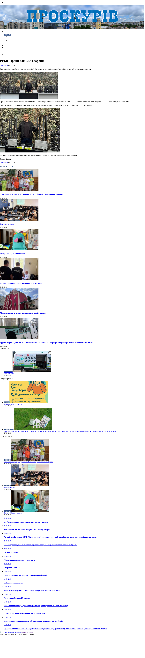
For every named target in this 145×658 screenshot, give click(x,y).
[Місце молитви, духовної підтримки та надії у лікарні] (19, 309)
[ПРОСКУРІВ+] (72, 28)
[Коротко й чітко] (19, 220)
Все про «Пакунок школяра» (12, 254)
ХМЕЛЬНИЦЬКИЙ (10, 44)
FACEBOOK (8, 49)
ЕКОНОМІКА (13, 37)
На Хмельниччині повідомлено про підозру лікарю (22, 283)
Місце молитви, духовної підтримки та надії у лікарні (23, 313)
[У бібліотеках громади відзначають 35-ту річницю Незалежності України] (19, 190)
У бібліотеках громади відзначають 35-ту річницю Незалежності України (31, 194)
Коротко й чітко (7, 224)
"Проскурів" (4, 65)
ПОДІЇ (6, 45)
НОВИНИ (7, 35)
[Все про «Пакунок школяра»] (19, 250)
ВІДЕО (6, 42)
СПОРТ (10, 40)
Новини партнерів (27, 632)
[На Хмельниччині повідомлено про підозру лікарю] (19, 279)
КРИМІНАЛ (12, 38)
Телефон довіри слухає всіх (13, 404)
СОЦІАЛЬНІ (8, 47)
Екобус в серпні (9, 373)
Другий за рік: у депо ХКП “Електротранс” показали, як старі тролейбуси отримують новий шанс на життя (46, 343)
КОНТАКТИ (8, 51)
